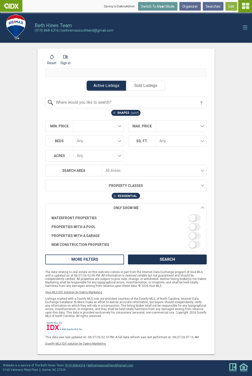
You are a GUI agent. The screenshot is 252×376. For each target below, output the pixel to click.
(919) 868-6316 (75, 365)
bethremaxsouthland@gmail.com (110, 365)
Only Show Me (126, 208)
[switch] (126, 218)
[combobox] (126, 102)
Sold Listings (145, 85)
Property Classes (126, 186)
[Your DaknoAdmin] (11, 6)
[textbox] (129, 102)
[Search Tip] (201, 103)
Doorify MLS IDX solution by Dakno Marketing (75, 343)
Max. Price (142, 126)
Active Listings (106, 85)
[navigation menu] (245, 6)
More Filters (84, 259)
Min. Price (59, 126)
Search (167, 259)
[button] (52, 61)
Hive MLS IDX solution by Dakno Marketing (73, 292)
